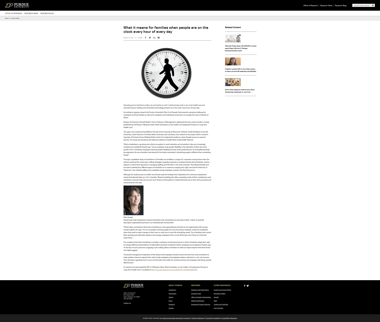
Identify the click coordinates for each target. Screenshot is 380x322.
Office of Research (310, 5)
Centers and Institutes (221, 304)
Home (7, 18)
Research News (326, 5)
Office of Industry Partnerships (201, 297)
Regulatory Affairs (219, 293)
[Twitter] (248, 285)
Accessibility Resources (229, 318)
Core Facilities (218, 308)
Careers (171, 308)
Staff (215, 301)
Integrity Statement (197, 318)
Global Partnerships (197, 301)
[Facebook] (244, 285)
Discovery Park (196, 293)
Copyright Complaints (213, 318)
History (171, 297)
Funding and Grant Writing (222, 290)
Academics (172, 290)
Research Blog (340, 5)
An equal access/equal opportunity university (175, 318)
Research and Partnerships (200, 290)
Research (172, 304)
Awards (216, 297)
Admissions (172, 293)
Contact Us (127, 303)
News (170, 301)
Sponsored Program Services (200, 304)
